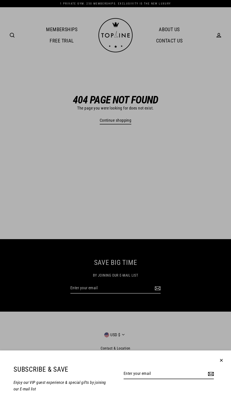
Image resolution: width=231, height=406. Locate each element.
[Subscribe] (210, 374)
